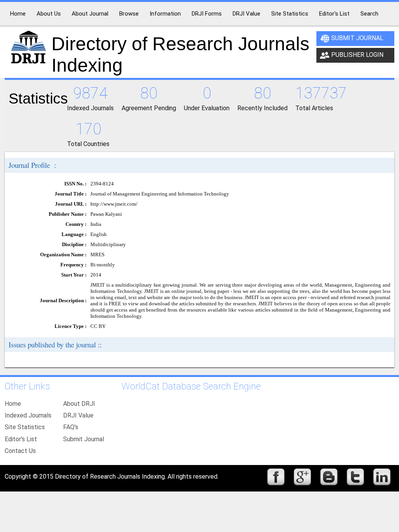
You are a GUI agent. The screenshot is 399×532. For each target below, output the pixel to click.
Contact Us (20, 450)
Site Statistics (25, 427)
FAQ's (70, 427)
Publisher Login (357, 54)
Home (13, 403)
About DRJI (79, 403)
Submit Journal (357, 38)
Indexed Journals (28, 415)
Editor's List (21, 439)
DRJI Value (78, 415)
